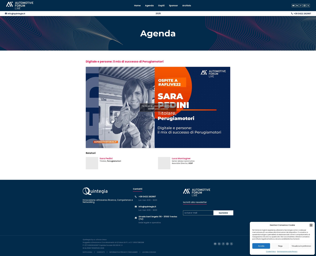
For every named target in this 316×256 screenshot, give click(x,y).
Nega (280, 246)
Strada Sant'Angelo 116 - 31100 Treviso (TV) (158, 217)
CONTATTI (101, 252)
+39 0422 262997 (302, 13)
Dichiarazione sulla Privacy (287, 251)
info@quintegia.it (16, 13)
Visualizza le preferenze (301, 246)
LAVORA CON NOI (149, 252)
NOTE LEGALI (87, 252)
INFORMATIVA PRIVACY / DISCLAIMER (123, 252)
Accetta (261, 246)
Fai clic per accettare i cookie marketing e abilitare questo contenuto (158, 107)
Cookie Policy (271, 251)
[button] (311, 225)
